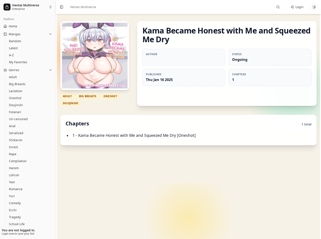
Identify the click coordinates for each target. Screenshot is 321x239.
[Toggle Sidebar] (55, 119)
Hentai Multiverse (83, 7)
